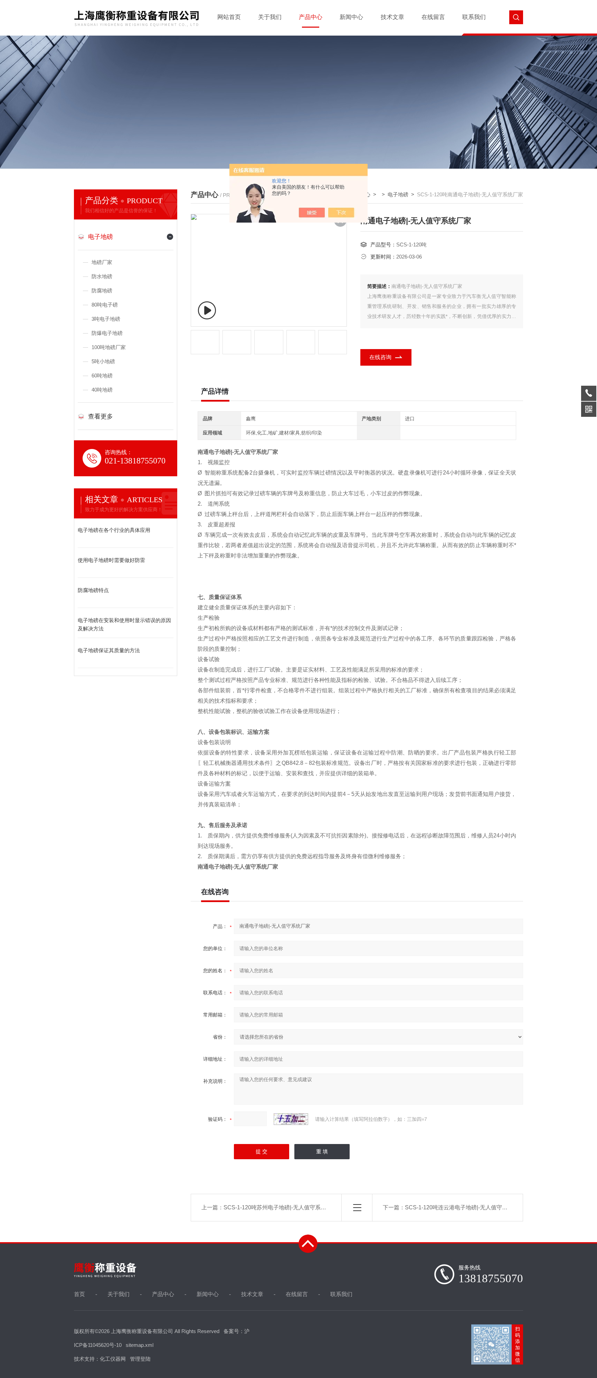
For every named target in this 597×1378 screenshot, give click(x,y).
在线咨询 (380, 357)
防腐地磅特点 (93, 590)
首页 (79, 1294)
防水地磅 (102, 276)
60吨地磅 (102, 375)
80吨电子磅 (105, 305)
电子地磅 (100, 236)
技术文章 (392, 17)
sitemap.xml (139, 1345)
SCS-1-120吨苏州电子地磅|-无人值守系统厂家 (280, 1207)
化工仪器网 (113, 1359)
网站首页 (229, 17)
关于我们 (270, 17)
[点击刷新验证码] (291, 1119)
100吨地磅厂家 (109, 347)
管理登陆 (140, 1359)
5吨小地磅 (103, 361)
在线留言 (433, 17)
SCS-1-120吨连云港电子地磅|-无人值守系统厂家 (464, 1207)
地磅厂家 (102, 262)
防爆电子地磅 (107, 333)
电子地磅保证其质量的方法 (109, 650)
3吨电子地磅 (106, 319)
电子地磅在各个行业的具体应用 (114, 530)
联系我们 (474, 17)
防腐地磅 (102, 290)
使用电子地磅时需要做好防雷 (111, 560)
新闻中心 (351, 17)
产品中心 (310, 17)
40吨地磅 (102, 390)
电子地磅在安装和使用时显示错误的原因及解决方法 (124, 624)
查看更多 (100, 416)
